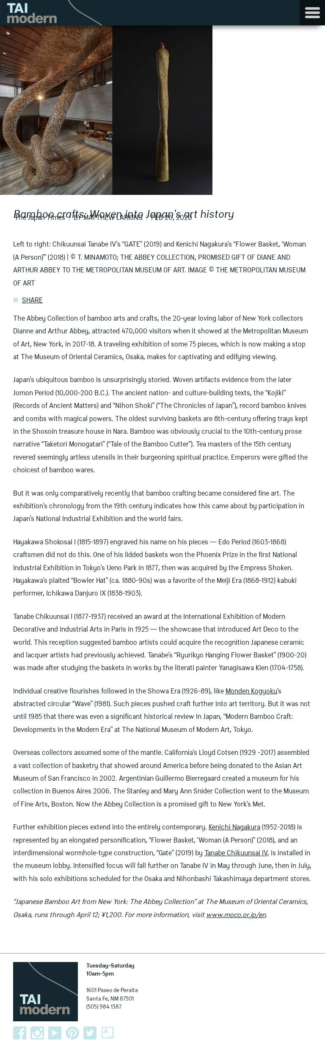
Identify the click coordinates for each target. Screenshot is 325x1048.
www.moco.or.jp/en (236, 915)
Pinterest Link (72, 1033)
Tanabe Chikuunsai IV (235, 853)
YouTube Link (55, 1033)
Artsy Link (107, 1033)
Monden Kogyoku (251, 691)
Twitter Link (90, 1033)
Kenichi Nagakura (234, 827)
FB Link (20, 1033)
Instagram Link (37, 1033)
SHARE (32, 300)
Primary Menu (312, 12)
